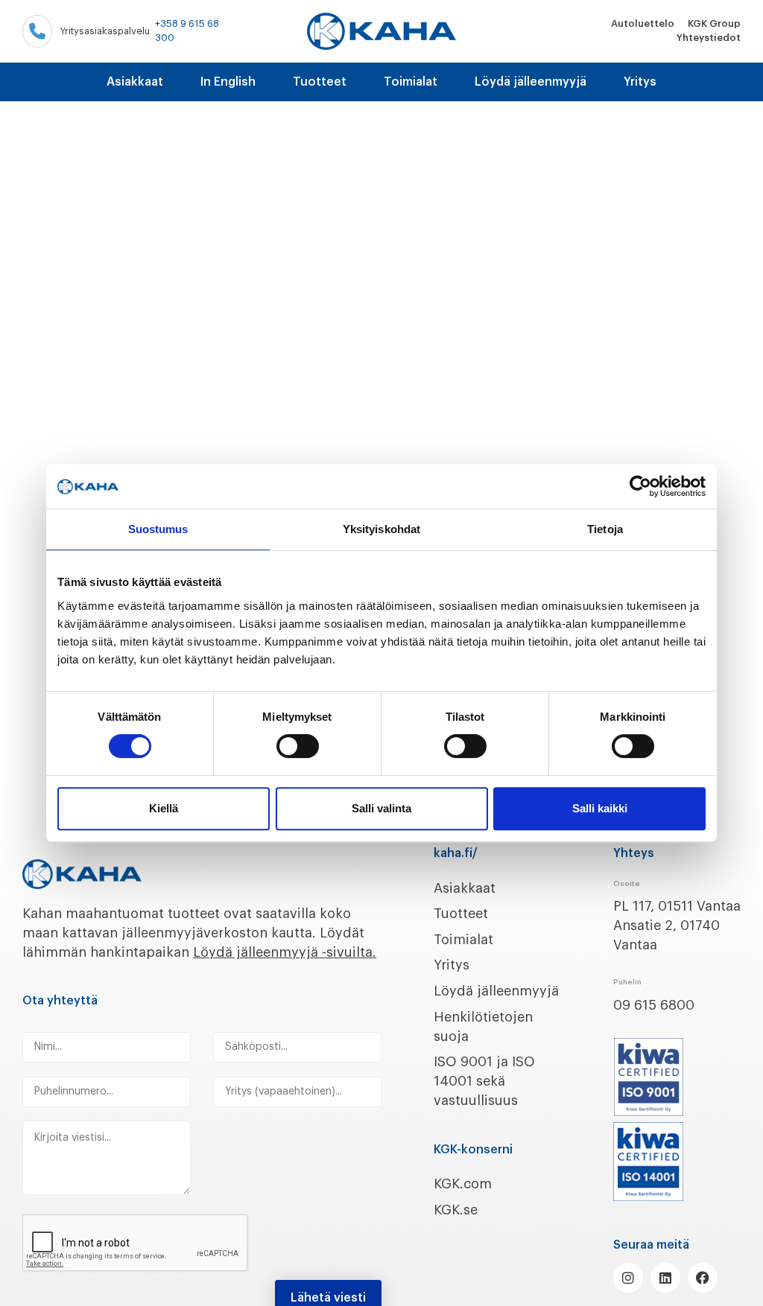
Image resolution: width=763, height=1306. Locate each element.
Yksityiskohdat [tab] (381, 529)
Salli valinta (381, 808)
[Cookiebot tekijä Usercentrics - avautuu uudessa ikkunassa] (640, 486)
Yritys (640, 82)
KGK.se (456, 1210)
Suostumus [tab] (158, 529)
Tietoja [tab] (605, 529)
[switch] (297, 746)
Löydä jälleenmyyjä (530, 82)
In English (228, 82)
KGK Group (714, 23)
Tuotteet (319, 82)
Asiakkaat (135, 82)
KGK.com (463, 1184)
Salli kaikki (599, 808)
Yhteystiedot (709, 37)
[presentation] (135, 1243)
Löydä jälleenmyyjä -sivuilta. (284, 952)
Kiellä (163, 808)
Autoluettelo (642, 23)
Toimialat (410, 82)
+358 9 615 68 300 (187, 30)
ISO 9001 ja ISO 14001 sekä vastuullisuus (484, 1081)
